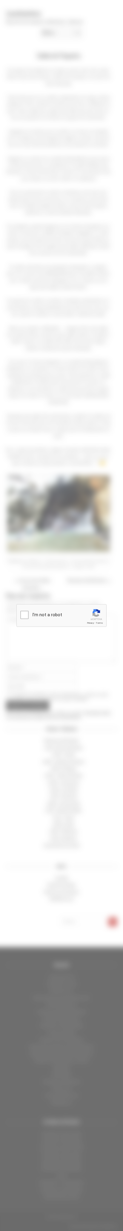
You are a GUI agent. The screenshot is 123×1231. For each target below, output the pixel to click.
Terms (99, 623)
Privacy (90, 623)
